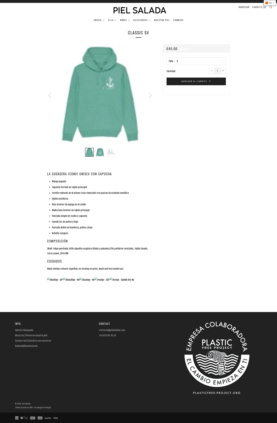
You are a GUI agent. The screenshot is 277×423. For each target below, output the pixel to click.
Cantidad (171, 71)
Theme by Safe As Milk (24, 407)
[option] (100, 94)
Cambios (178, 20)
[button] (89, 152)
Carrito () (259, 7)
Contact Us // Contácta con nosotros (33, 340)
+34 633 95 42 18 (107, 335)
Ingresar (244, 7)
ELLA (110, 20)
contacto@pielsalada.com (112, 330)
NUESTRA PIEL (162, 20)
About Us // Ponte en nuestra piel (31, 335)
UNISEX (98, 20)
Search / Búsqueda (24, 330)
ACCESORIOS (140, 20)
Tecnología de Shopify (42, 407)
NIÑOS (123, 20)
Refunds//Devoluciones (26, 346)
